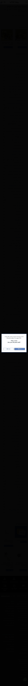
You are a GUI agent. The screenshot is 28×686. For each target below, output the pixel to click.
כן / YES (20, 349)
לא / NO (8, 349)
